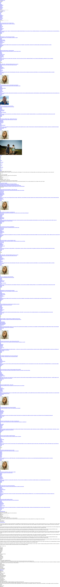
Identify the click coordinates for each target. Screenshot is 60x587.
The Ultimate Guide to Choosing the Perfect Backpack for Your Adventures (10, 185)
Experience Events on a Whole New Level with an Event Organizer (9, 184)
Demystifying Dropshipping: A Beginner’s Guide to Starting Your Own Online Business (12, 186)
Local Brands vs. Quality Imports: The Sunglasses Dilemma (8, 183)
